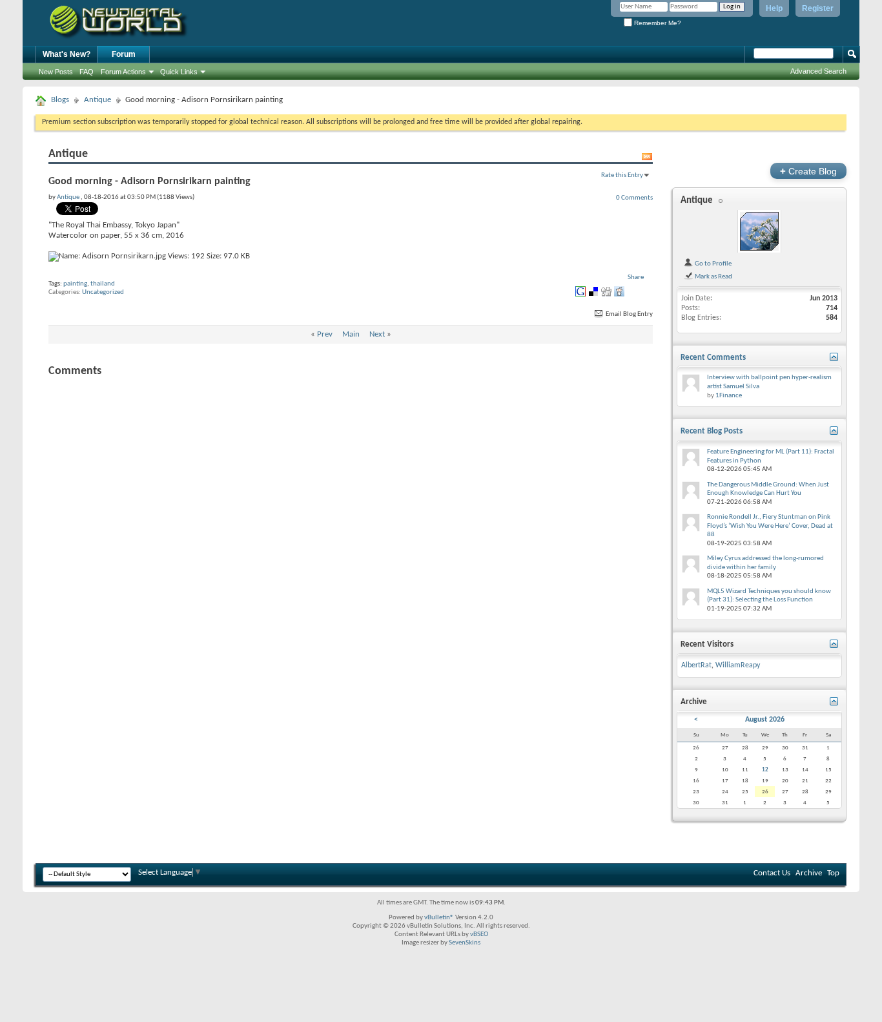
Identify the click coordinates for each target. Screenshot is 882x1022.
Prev (325, 334)
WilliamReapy (737, 665)
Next (377, 334)
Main (351, 334)
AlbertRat (696, 665)
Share (636, 277)
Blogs (60, 100)
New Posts (56, 72)
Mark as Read (712, 276)
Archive (808, 873)
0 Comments (634, 198)
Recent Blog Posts (712, 431)
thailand (102, 283)
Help (774, 8)
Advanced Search (818, 71)
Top (833, 873)
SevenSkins (464, 942)
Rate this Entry (622, 175)
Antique (97, 100)
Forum (124, 54)
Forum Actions (123, 72)
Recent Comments (713, 357)
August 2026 (765, 720)
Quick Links (179, 72)
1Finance (728, 395)
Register (818, 8)
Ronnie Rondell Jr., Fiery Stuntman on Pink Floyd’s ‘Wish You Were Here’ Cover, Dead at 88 (770, 526)
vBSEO (479, 934)
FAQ (86, 72)
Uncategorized (103, 292)
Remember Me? (656, 22)
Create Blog (808, 170)
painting (75, 283)
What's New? (66, 54)
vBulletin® (439, 917)
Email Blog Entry (628, 314)
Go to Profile (712, 263)
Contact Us (772, 873)
